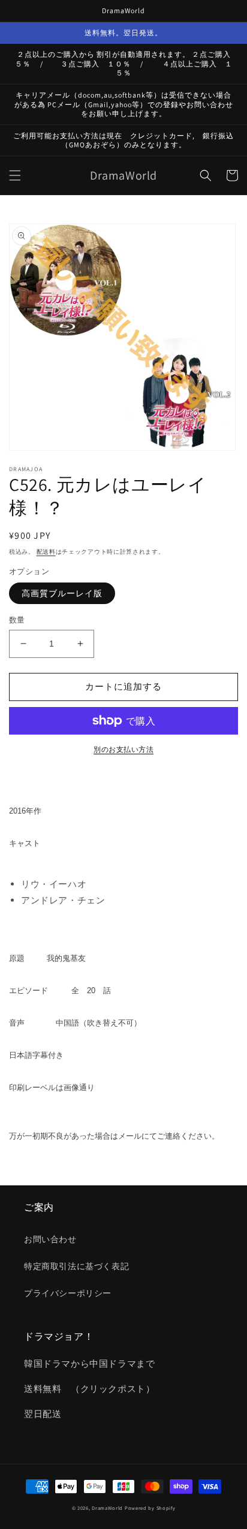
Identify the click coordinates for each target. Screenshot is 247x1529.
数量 (17, 620)
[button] (15, 175)
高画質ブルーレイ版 (62, 593)
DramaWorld (107, 1507)
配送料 (46, 552)
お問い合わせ (50, 1239)
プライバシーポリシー (68, 1293)
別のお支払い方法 (123, 749)
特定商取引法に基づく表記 (76, 1266)
